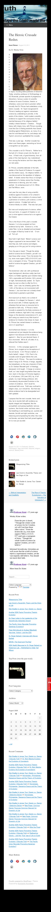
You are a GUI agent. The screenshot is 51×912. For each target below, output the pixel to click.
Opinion (31, 446)
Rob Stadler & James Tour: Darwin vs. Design (25, 609)
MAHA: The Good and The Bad (20, 642)
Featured (25, 446)
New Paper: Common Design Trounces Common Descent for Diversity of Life (24, 808)
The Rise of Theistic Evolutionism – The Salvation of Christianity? (38, 496)
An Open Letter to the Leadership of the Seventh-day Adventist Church (23, 619)
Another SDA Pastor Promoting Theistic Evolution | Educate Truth (23, 765)
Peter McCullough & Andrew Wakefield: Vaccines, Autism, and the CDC (23, 631)
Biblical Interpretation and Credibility (17, 493)
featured (31, 448)
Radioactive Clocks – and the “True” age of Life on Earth (24, 834)
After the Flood (35, 827)
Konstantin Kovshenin (26, 883)
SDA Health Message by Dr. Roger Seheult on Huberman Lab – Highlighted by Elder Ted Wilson (25, 647)
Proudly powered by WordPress (20, 881)
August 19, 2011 (24, 45)
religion (37, 448)
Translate (26, 587)
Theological (13, 448)
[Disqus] (25, 538)
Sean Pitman (13, 45)
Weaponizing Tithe (22, 464)
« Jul (10, 744)
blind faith (24, 448)
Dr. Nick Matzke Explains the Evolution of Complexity (25, 760)
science (11, 450)
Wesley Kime (19, 450)
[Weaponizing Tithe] (17, 670)
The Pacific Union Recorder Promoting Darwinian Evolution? (22, 625)
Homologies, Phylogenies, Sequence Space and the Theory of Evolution (25, 776)
